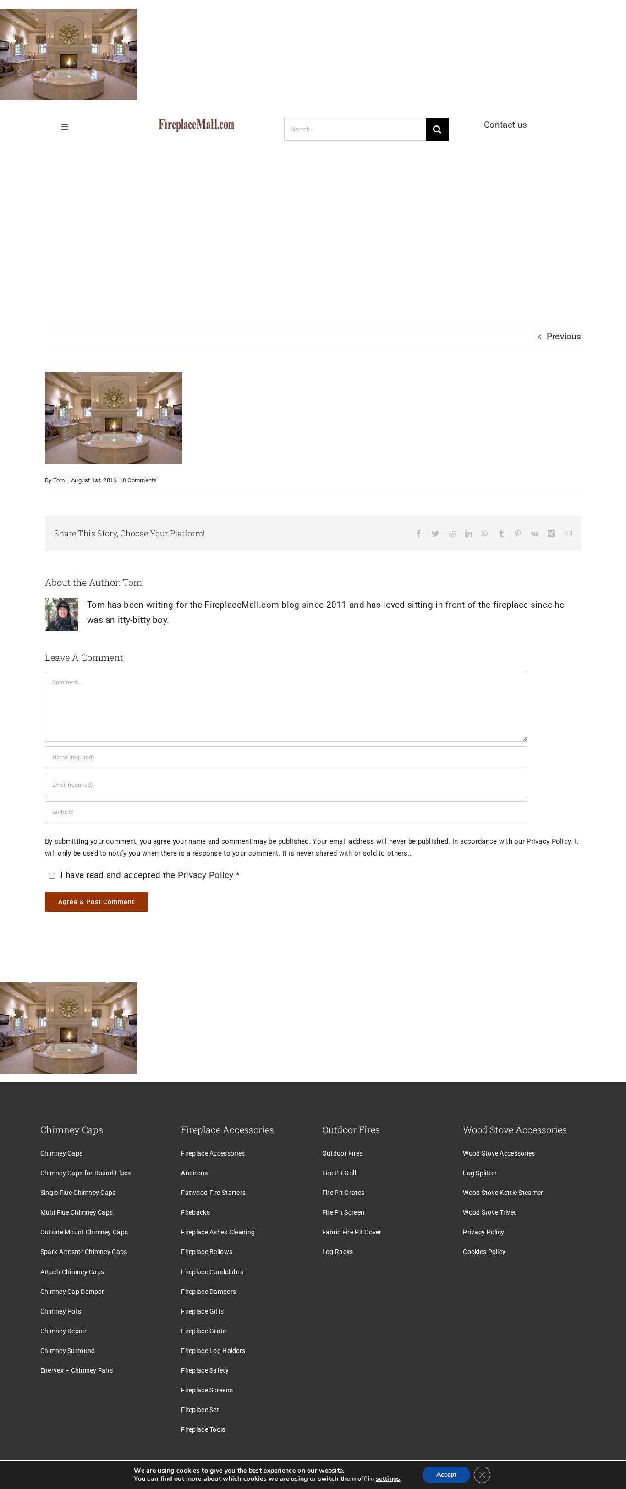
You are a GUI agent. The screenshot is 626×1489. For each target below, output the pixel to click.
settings (388, 1479)
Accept (446, 1474)
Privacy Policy (549, 841)
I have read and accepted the (150, 875)
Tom (59, 480)
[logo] (196, 123)
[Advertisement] (313, 228)
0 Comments (140, 480)
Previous (564, 336)
